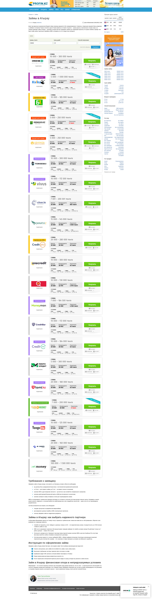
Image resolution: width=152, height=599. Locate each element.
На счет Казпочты (119, 115)
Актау (105, 163)
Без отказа (107, 144)
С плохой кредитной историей (121, 154)
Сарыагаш (121, 166)
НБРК (122, 32)
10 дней (106, 88)
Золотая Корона (108, 113)
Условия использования (68, 588)
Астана (106, 169)
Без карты (121, 122)
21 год (122, 99)
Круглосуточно (108, 149)
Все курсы (107, 32)
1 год (122, 92)
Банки (67, 9)
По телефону (120, 144)
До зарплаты (107, 120)
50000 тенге (107, 79)
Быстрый (121, 130)
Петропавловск (120, 161)
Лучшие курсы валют (111, 14)
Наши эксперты (80, 588)
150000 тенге (120, 73)
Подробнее (38, 66)
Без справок (107, 140)
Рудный (122, 164)
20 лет (106, 102)
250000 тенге (120, 76)
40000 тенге (107, 78)
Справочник (75, 9)
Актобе (106, 164)
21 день (106, 92)
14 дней (106, 90)
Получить (92, 61)
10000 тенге (107, 73)
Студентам (107, 125)
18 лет (106, 99)
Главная (30, 14)
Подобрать (95, 47)
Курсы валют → (78, 0)
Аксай (105, 161)
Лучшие (121, 132)
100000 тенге (120, 71)
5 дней (106, 85)
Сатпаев (121, 168)
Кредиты (44, 9)
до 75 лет (121, 101)
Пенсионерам (107, 127)
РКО (62, 9)
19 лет (105, 101)
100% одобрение (119, 142)
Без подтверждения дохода (108, 137)
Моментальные (120, 134)
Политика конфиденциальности (52, 588)
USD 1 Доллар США (79, 2)
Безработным (107, 132)
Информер (39, 588)
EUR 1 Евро (77, 4)
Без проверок (107, 145)
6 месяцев (121, 90)
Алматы (106, 168)
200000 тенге (120, 74)
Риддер (122, 163)
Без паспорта (120, 135)
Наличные (107, 110)
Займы (51, 9)
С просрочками (108, 134)
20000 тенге (107, 74)
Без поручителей (119, 137)
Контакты (32, 588)
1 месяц (122, 85)
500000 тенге (120, 79)
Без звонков (107, 150)
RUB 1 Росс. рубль (79, 6)
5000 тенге (107, 71)
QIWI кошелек (120, 108)
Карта (105, 108)
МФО (57, 9)
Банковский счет (108, 111)
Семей (122, 169)
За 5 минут (121, 120)
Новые (106, 122)
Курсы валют (34, 9)
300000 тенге (120, 78)
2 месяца (121, 87)
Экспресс (106, 152)
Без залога (107, 142)
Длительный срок (119, 93)
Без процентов (108, 147)
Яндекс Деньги (120, 110)
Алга (105, 166)
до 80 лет (121, 102)
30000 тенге (107, 76)
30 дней (106, 93)
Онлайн (106, 124)
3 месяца (121, 88)
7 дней (106, 87)
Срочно (106, 154)
